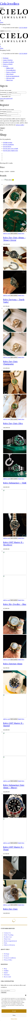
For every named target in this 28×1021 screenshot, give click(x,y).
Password (3, 94)
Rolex (11, 180)
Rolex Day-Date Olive (13, 423)
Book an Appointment (12, 76)
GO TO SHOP (23, 27)
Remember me (6, 96)
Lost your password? (6, 98)
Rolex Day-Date (10, 909)
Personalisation (11, 70)
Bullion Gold (9, 68)
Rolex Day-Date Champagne (10, 362)
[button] (25, 995)
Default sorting (7, 142)
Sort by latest (7, 146)
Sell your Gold (10, 78)
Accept (14, 1011)
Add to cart (6, 233)
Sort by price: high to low (10, 150)
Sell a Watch (9, 74)
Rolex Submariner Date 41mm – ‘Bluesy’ (13, 786)
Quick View (21, 233)
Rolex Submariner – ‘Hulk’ (15, 483)
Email (1, 113)
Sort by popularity (8, 144)
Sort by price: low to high (10, 148)
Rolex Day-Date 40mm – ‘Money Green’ (14, 238)
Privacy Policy (14, 1018)
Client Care (9, 80)
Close (1, 22)
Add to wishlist (14, 233)
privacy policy (20, 125)
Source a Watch (11, 72)
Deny (14, 1015)
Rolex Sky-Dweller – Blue (14, 604)
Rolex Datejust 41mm (12, 663)
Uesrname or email (6, 92)
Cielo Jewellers (9, 3)
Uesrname (3, 111)
